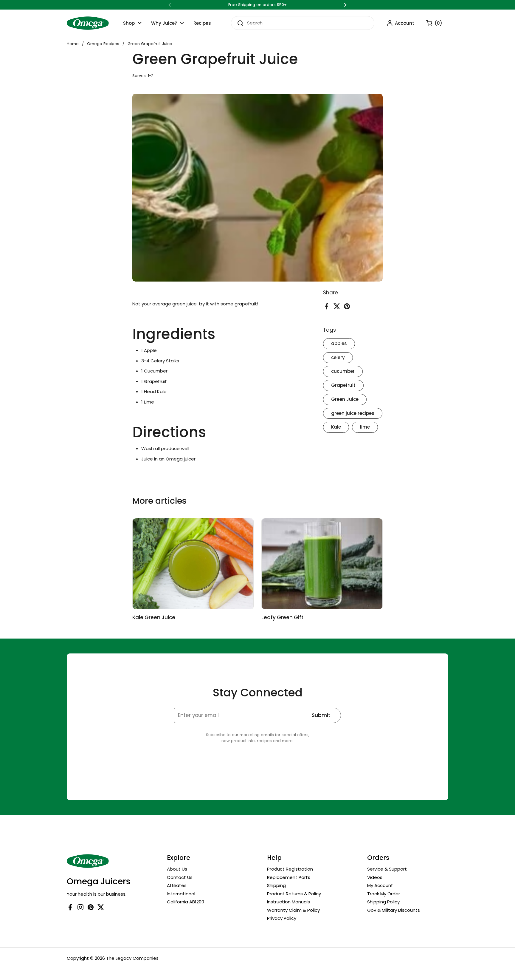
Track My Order (383, 894)
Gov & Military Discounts (393, 910)
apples (339, 343)
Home (73, 44)
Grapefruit (343, 385)
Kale (336, 427)
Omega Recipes (103, 44)
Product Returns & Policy (294, 894)
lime (365, 427)
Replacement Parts (288, 877)
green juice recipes (352, 413)
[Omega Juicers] (88, 23)
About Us (177, 869)
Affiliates (177, 885)
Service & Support (387, 869)
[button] (431, 23)
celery (338, 357)
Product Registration (290, 869)
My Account (380, 885)
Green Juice (345, 399)
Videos (374, 877)
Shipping (276, 885)
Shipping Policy (383, 902)
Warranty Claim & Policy (293, 910)
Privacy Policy (281, 918)
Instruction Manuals (288, 902)
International (181, 894)
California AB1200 (185, 902)
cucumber (343, 371)
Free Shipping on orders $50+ (257, 5)
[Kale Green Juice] (193, 563)
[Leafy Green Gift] (322, 563)
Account (404, 23)
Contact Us (180, 877)
